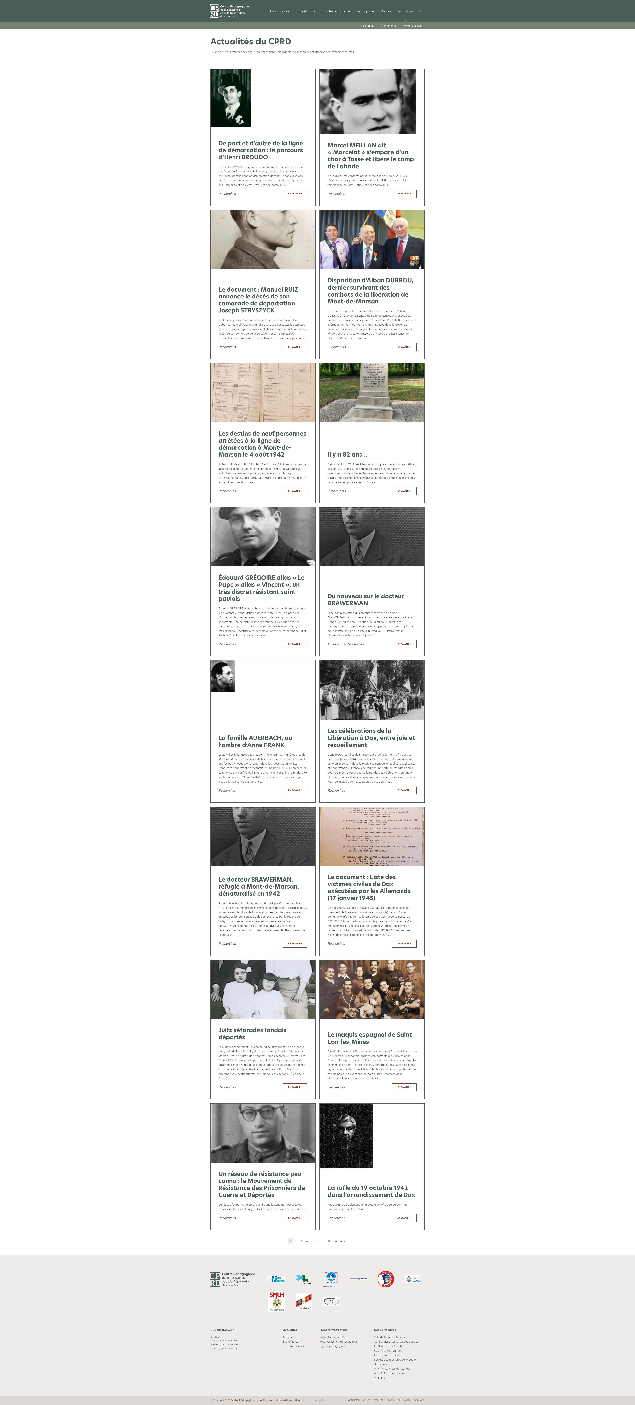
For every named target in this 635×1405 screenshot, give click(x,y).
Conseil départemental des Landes (396, 1342)
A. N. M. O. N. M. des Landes (392, 1369)
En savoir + (295, 193)
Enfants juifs (305, 11)
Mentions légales (359, 1400)
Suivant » (339, 1241)
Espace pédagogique (332, 1346)
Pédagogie (365, 11)
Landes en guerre (336, 11)
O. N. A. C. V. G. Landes (388, 1346)
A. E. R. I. (379, 1378)
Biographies (279, 11)
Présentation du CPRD (333, 1337)
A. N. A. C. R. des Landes (389, 1373)
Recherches (227, 194)
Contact (419, 1400)
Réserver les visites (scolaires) (338, 1342)
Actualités (405, 11)
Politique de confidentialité (392, 1400)
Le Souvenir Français (387, 1355)
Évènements (388, 26)
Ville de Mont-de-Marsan (390, 1337)
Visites (386, 11)
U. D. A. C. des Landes (388, 1351)
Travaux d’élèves (411, 26)
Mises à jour (367, 26)
